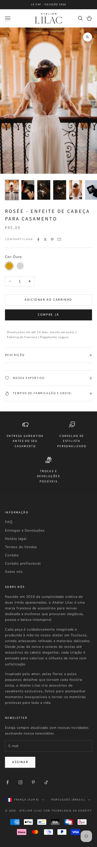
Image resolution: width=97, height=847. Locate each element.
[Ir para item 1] (12, 190)
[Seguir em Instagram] (20, 782)
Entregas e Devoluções (25, 530)
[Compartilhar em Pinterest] (52, 239)
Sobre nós (14, 571)
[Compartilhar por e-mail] (59, 239)
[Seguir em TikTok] (46, 782)
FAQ (9, 522)
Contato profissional (23, 563)
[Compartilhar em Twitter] (45, 239)
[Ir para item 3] (44, 190)
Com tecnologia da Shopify (68, 811)
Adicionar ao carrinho (48, 299)
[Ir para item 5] (76, 190)
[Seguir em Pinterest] (33, 782)
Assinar (20, 762)
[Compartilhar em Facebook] (38, 239)
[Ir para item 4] (60, 190)
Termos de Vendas (21, 547)
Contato (12, 555)
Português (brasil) (68, 800)
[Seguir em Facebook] (7, 782)
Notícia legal (16, 538)
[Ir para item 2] (28, 190)
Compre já (48, 314)
